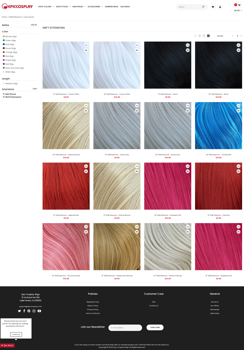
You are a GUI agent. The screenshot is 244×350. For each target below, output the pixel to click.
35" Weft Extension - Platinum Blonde (168, 276)
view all (34, 25)
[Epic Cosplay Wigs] (17, 8)
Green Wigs (10, 40)
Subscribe (155, 327)
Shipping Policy (93, 302)
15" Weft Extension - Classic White (66, 94)
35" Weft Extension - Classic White (117, 94)
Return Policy (93, 305)
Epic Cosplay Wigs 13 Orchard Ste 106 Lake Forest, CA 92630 (30, 297)
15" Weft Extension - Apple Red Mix (66, 215)
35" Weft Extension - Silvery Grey (168, 155)
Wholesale (214, 309)
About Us (214, 302)
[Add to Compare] (86, 50)
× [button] (30, 316)
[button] (19, 345)
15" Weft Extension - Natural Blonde (117, 215)
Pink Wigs (9, 56)
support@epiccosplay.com (30, 306)
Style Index (214, 313)
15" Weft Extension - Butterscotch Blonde (116, 276)
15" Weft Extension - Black (167, 94)
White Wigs (10, 72)
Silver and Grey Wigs (14, 68)
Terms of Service (93, 313)
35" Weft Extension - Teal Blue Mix (218, 155)
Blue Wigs (9, 44)
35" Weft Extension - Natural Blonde (66, 155)
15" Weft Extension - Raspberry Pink (218, 276)
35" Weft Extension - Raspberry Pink (167, 215)
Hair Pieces (10, 94)
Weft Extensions (13, 97)
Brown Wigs (10, 48)
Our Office (215, 305)
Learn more (16, 334)
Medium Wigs (11, 83)
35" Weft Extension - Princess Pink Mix (66, 276)
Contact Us (153, 305)
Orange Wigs (11, 52)
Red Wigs (9, 64)
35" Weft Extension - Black (218, 94)
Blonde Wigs (11, 36)
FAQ (153, 302)
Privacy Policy (92, 309)
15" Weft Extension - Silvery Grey (117, 155)
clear (35, 89)
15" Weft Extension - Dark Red (219, 215)
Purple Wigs (10, 60)
